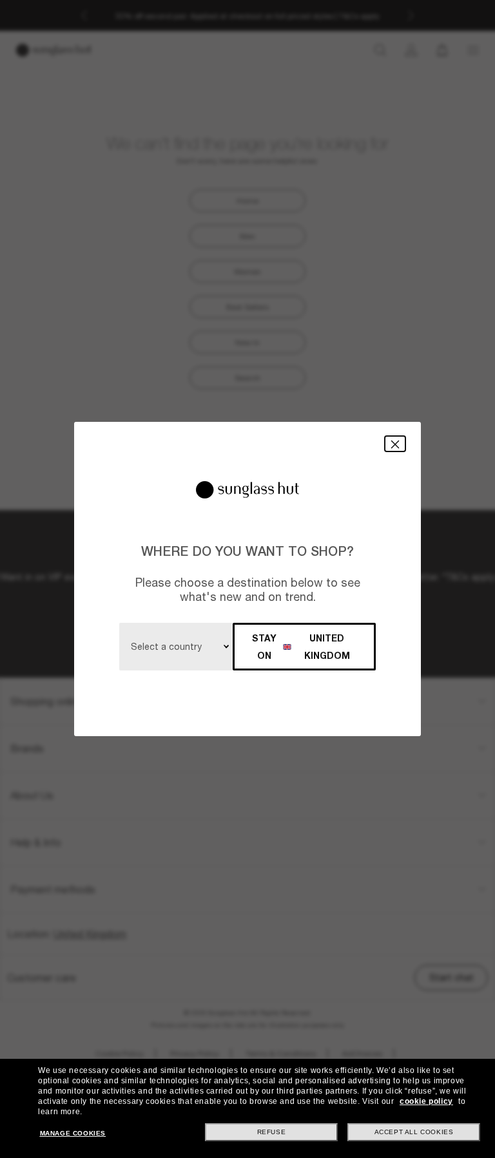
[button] (395, 443)
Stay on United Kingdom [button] (301, 646)
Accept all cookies (414, 1131)
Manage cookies (73, 1133)
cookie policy (426, 1101)
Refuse (271, 1131)
